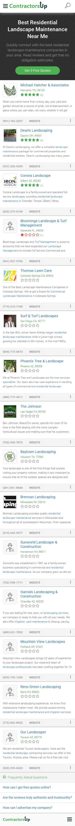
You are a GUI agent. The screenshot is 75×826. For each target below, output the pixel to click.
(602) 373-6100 (13, 211)
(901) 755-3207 (13, 121)
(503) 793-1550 (13, 677)
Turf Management (45, 242)
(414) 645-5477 (13, 533)
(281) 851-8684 (13, 487)
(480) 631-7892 (13, 632)
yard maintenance (37, 621)
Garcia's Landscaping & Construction (39, 594)
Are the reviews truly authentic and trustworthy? (37, 797)
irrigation (20, 621)
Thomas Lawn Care (36, 270)
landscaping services (55, 613)
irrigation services (60, 712)
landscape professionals (17, 667)
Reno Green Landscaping (40, 687)
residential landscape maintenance (23, 712)
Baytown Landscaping (38, 452)
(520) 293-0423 (13, 768)
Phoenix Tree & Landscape (41, 361)
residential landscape (15, 753)
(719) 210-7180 (13, 306)
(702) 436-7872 (13, 442)
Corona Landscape (35, 175)
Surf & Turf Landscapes (39, 316)
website (34, 121)
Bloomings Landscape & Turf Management (43, 223)
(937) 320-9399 (13, 166)
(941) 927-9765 (13, 261)
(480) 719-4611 (13, 397)
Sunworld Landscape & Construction (38, 544)
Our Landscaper (33, 732)
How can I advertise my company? (27, 807)
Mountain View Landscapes (42, 641)
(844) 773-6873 (13, 351)
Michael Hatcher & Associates (44, 85)
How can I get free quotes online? (27, 787)
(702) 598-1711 (13, 582)
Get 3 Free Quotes (38, 70)
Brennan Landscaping (37, 497)
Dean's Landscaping (36, 130)
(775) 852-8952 (13, 722)
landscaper (18, 196)
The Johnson (30, 406)
